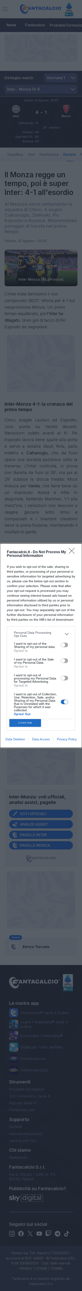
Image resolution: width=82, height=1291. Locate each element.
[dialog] (41, 645)
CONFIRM (25, 723)
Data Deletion (15, 739)
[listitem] (41, 634)
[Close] (73, 552)
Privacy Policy (67, 739)
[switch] (64, 645)
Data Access (41, 739)
